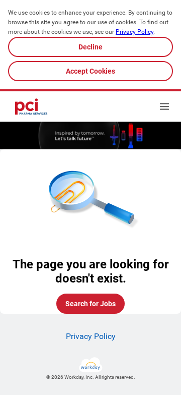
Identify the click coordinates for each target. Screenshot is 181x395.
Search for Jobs (90, 304)
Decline (90, 47)
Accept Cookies (90, 71)
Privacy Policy (134, 31)
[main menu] (164, 106)
